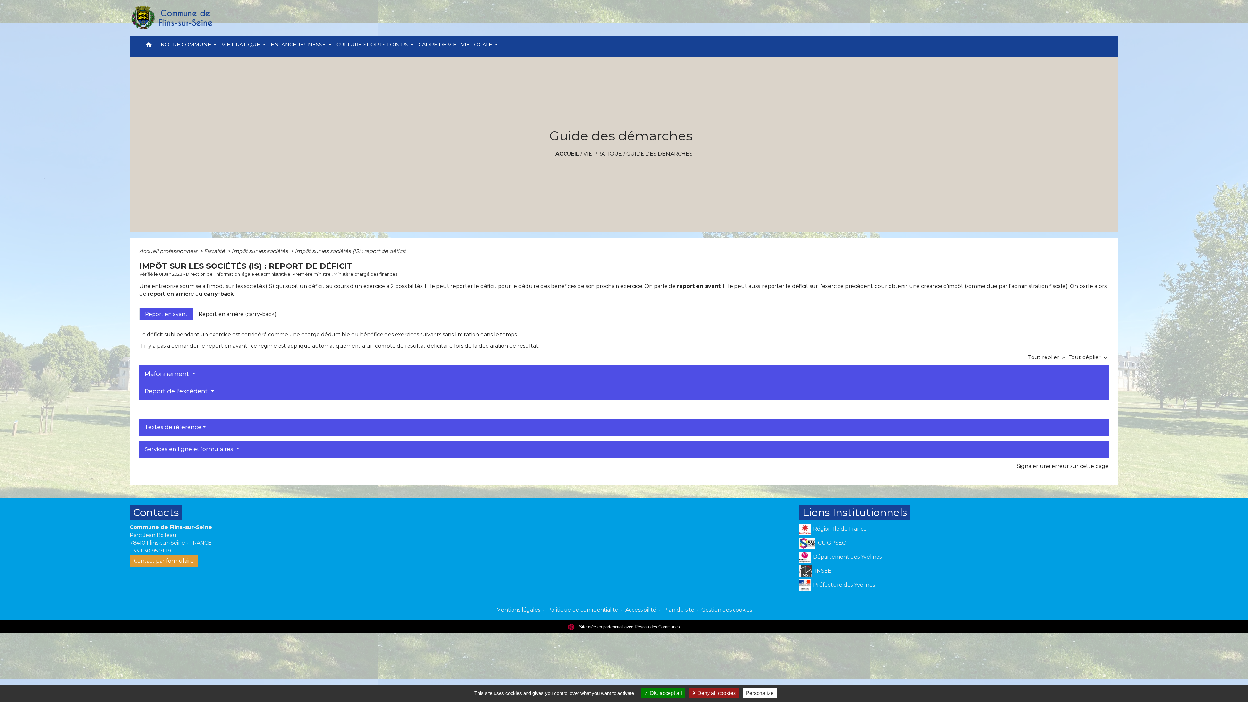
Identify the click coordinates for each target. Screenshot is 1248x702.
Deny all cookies (716, 693)
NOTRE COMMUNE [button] (187, 45)
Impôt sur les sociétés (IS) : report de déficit (350, 251)
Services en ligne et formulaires (190, 449)
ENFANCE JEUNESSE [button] (299, 45)
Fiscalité (215, 251)
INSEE (823, 571)
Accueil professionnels (169, 251)
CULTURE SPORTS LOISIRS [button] (373, 45)
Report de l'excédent (177, 391)
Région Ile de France (840, 529)
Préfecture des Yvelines (844, 585)
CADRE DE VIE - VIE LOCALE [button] (456, 45)
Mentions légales (518, 610)
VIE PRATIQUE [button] (242, 45)
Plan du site (678, 610)
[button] (149, 46)
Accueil (567, 154)
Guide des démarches (659, 154)
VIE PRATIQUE (602, 154)
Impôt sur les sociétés (260, 251)
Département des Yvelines (847, 557)
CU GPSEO (832, 543)
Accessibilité (640, 610)
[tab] (166, 314)
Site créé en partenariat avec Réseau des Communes (629, 626)
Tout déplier (1088, 357)
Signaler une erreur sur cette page (1063, 466)
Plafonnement (167, 374)
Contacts (156, 512)
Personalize (760, 693)
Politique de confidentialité (582, 610)
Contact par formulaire (164, 561)
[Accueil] (171, 17)
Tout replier (1047, 357)
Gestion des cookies (726, 610)
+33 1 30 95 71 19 (150, 551)
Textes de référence (173, 427)
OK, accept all (665, 693)
